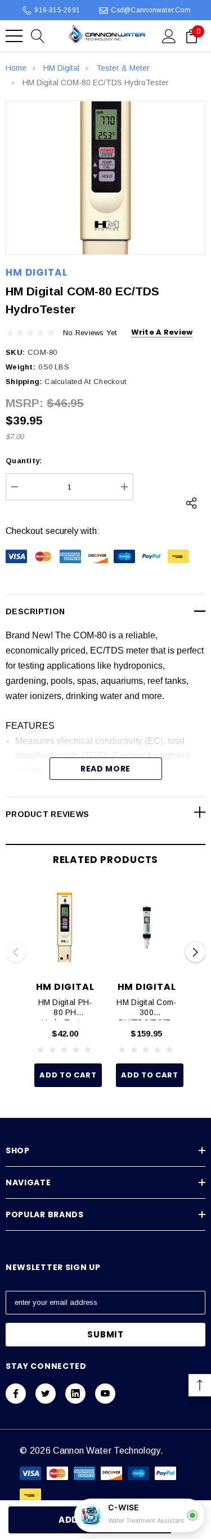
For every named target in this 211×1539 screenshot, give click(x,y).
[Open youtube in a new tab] (105, 1393)
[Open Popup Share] (191, 503)
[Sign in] (169, 35)
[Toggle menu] (14, 36)
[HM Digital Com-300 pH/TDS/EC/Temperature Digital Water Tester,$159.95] (146, 927)
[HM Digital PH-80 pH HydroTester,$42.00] (65, 927)
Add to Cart (67, 1075)
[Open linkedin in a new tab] (75, 1393)
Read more (105, 768)
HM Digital (37, 272)
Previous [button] (15, 952)
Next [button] (195, 952)
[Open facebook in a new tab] (16, 1393)
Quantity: (24, 460)
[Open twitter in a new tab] (45, 1393)
